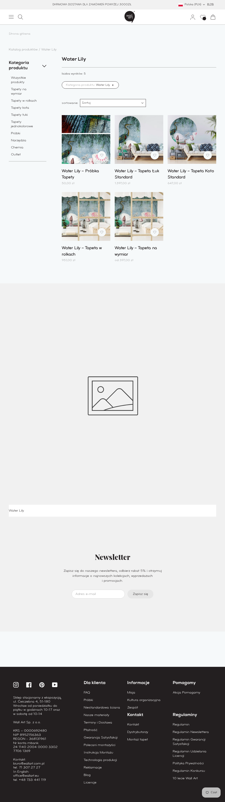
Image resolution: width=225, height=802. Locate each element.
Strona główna (19, 34)
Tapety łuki (19, 115)
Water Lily (48, 49)
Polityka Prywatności (188, 763)
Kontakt (133, 724)
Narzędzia (18, 140)
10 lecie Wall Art (185, 778)
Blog (87, 775)
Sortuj (86, 103)
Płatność (90, 730)
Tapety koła (20, 108)
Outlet (16, 154)
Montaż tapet (137, 739)
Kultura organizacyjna (143, 700)
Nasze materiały (96, 715)
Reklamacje (93, 767)
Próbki (15, 133)
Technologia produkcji (100, 760)
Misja (131, 692)
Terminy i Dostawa (98, 722)
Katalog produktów (24, 49)
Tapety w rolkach (24, 101)
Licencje (90, 782)
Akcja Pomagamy (186, 692)
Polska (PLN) (193, 4)
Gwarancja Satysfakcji (101, 737)
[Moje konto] (191, 16)
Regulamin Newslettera (191, 732)
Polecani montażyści (99, 745)
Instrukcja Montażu (98, 752)
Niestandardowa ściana (102, 707)
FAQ (87, 692)
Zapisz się (140, 594)
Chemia (17, 147)
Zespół (132, 707)
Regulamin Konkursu (189, 771)
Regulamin (181, 724)
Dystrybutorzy (137, 732)
